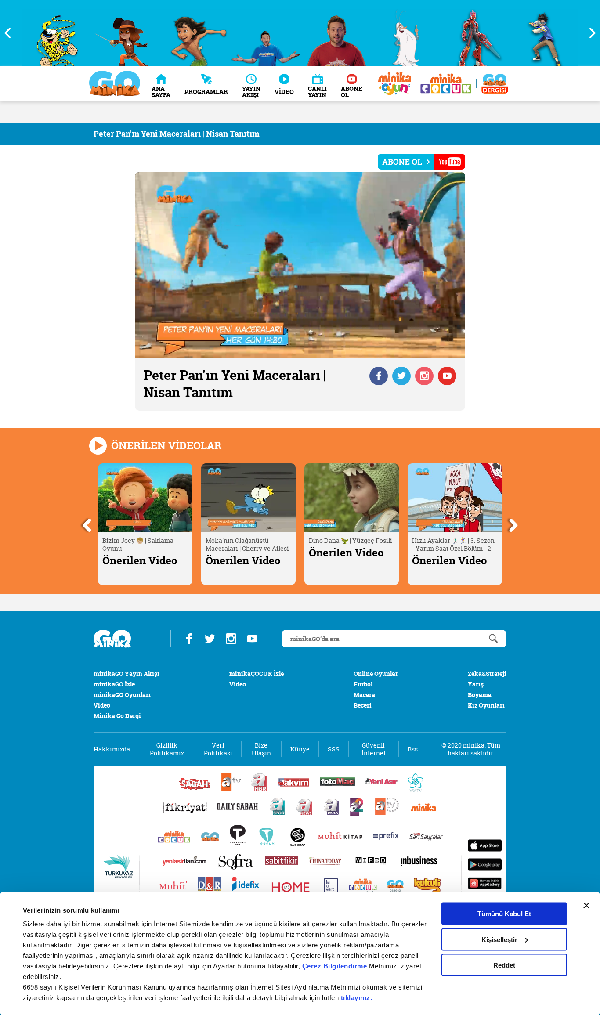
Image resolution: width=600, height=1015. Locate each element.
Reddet (504, 965)
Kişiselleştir (499, 939)
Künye (300, 749)
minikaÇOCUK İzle (256, 673)
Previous (11, 33)
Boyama (480, 694)
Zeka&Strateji (487, 673)
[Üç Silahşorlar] (57, 33)
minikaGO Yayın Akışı (126, 673)
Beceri (363, 705)
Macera (364, 694)
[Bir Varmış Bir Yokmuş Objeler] (336, 33)
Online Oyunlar (376, 673)
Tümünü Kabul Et (504, 913)
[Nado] (476, 33)
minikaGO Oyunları (122, 694)
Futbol (363, 684)
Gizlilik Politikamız (167, 749)
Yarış (476, 684)
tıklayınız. (356, 997)
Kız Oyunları (486, 705)
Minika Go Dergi (117, 716)
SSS (334, 749)
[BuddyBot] (546, 33)
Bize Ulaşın (261, 749)
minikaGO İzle (114, 684)
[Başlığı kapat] (586, 906)
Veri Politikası (218, 749)
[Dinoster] (406, 33)
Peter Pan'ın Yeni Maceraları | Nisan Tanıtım (177, 133)
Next (589, 33)
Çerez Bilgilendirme (335, 966)
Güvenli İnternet (373, 749)
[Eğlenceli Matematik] (266, 33)
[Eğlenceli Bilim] (196, 33)
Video (102, 705)
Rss (413, 749)
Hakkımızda (112, 749)
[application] (300, 265)
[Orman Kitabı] (127, 33)
